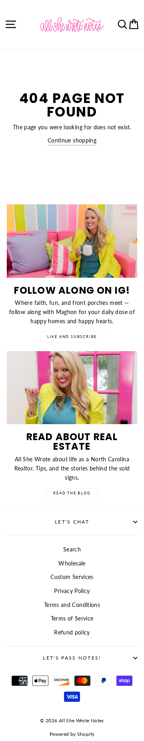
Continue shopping (72, 140)
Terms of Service (72, 618)
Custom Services (71, 576)
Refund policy (72, 632)
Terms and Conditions (72, 604)
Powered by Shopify (72, 734)
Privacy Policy (72, 590)
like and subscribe (72, 336)
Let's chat (72, 521)
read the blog (71, 493)
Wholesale (71, 563)
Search (72, 549)
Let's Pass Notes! (72, 657)
